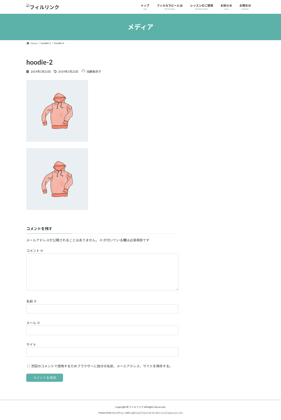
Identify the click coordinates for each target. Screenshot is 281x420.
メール (33, 323)
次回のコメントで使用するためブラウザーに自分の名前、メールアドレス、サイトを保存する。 (102, 366)
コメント (34, 250)
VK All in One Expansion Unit (167, 412)
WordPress (118, 412)
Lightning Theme (139, 412)
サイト (31, 344)
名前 (31, 301)
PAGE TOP (270, 403)
